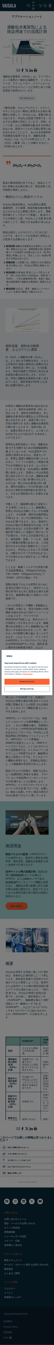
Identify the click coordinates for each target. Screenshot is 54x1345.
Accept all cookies (27, 682)
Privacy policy (28, 674)
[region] (27, 672)
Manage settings (27, 689)
